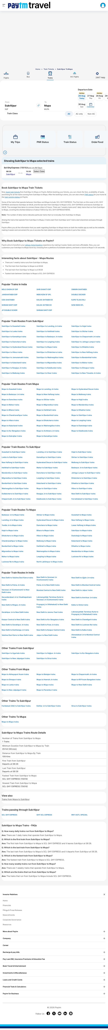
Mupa (28, 174)
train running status (12, 197)
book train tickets (13, 192)
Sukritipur (10, 174)
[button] (90, 105)
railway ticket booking (33, 245)
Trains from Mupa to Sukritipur (16, 799)
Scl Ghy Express (11, 167)
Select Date (39, 171)
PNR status (89, 194)
